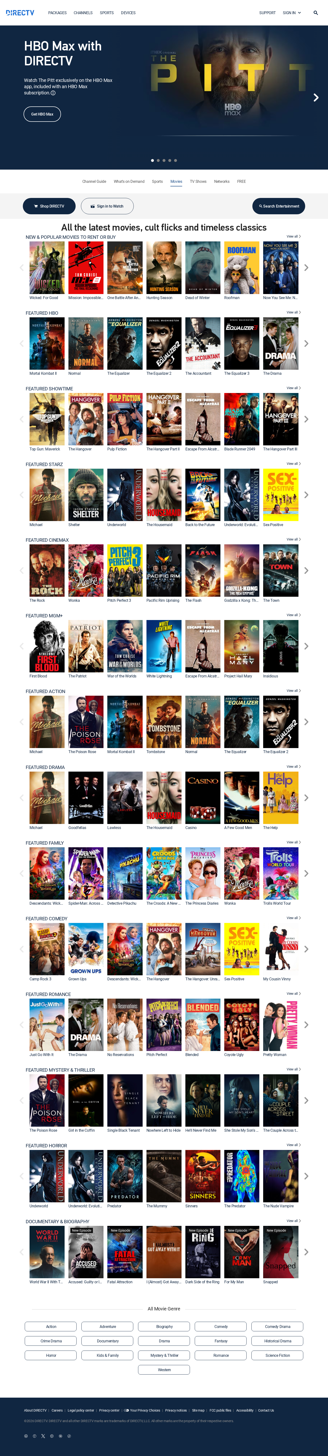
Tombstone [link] (155, 752)
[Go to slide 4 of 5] (169, 160)
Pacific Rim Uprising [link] (162, 600)
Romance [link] (221, 1355)
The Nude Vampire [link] (278, 1206)
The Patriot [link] (77, 676)
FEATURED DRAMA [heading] (45, 767)
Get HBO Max (42, 114)
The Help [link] (270, 827)
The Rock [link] (37, 600)
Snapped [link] (270, 1281)
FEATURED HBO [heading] (42, 313)
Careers (57, 1410)
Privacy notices (176, 1410)
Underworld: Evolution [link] (242, 524)
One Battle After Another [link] (126, 297)
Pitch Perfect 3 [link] (119, 600)
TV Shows (198, 181)
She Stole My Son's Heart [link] (244, 1130)
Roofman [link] (232, 297)
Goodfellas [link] (77, 827)
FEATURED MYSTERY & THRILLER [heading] (60, 1070)
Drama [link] (164, 1341)
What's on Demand (129, 181)
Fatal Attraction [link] (119, 1281)
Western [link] (164, 1369)
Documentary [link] (108, 1341)
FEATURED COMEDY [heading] (46, 918)
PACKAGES (57, 12)
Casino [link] (191, 827)
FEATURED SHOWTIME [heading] (49, 389)
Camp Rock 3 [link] (40, 979)
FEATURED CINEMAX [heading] (47, 540)
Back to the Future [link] (200, 524)
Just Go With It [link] (41, 1054)
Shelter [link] (74, 524)
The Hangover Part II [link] (163, 449)
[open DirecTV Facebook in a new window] (34, 1436)
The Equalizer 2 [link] (158, 373)
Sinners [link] (191, 1206)
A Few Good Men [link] (238, 827)
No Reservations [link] (120, 1054)
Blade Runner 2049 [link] (239, 449)
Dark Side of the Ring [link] (202, 1281)
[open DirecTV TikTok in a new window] (69, 1436)
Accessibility (245, 1410)
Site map (197, 1410)
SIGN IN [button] (289, 12)
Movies (176, 181)
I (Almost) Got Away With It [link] (168, 1281)
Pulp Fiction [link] (117, 449)
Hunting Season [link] (159, 297)
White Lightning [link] (159, 676)
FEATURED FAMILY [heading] (45, 843)
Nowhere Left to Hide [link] (163, 1130)
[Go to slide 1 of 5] (152, 160)
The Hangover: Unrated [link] (204, 979)
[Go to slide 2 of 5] (158, 160)
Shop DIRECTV (52, 206)
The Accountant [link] (198, 373)
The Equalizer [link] (118, 373)
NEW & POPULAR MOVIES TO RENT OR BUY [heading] (71, 237)
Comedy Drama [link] (277, 1326)
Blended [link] (192, 1054)
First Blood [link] (38, 676)
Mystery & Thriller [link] (164, 1355)
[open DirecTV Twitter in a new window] (43, 1436)
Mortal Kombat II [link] (43, 373)
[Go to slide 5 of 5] (175, 160)
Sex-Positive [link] (273, 524)
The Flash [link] (193, 600)
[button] (315, 13)
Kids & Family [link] (108, 1355)
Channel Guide (94, 181)
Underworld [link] (116, 524)
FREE (241, 181)
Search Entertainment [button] (281, 206)
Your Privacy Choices (145, 1410)
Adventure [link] (108, 1326)
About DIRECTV (35, 1410)
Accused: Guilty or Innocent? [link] (91, 1281)
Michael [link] (36, 524)
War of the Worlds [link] (121, 676)
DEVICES (128, 12)
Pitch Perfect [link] (156, 1054)
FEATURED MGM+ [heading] (44, 616)
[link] (47, 267)
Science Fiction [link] (278, 1355)
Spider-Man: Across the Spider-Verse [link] (97, 903)
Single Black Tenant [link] (123, 1130)
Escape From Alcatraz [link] (203, 449)
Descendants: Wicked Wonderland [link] (57, 903)
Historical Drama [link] (278, 1341)
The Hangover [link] (79, 449)
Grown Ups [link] (77, 979)
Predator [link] (114, 1206)
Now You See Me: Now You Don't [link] (289, 297)
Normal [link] (74, 373)
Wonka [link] (74, 600)
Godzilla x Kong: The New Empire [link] (251, 600)
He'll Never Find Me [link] (200, 1130)
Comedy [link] (221, 1326)
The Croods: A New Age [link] (165, 903)
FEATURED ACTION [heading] (45, 691)
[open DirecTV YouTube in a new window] (60, 1436)
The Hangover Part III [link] (280, 449)
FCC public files (220, 1410)
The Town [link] (271, 600)
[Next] (316, 97)
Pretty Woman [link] (274, 1054)
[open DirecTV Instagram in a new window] (52, 1436)
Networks (221, 181)
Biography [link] (164, 1326)
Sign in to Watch (110, 206)
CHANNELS (83, 12)
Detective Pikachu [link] (121, 903)
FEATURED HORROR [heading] (46, 1146)
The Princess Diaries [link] (202, 903)
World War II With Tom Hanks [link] (53, 1281)
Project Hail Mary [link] (238, 676)
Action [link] (51, 1326)
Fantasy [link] (221, 1341)
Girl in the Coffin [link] (81, 1130)
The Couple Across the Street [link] (286, 1130)
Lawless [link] (114, 827)
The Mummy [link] (156, 1206)
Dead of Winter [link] (197, 297)
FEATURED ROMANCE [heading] (48, 994)
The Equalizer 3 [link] (236, 373)
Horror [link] (51, 1355)
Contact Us (266, 1410)
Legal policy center (80, 1410)
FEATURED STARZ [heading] (44, 464)
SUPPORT (267, 12)
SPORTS (107, 12)
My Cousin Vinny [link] (277, 979)
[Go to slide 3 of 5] (164, 160)
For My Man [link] (234, 1281)
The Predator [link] (234, 1206)
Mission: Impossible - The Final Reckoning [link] (102, 297)
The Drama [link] (272, 373)
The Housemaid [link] (159, 524)
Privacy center (109, 1410)
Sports (157, 181)
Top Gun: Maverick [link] (45, 449)
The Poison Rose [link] (82, 752)
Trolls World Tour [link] (277, 903)
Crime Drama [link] (51, 1341)
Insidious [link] (270, 676)
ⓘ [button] (53, 93)
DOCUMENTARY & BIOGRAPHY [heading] (57, 1221)
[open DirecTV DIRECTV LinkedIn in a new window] (26, 1436)
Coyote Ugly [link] (233, 1054)
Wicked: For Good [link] (44, 297)
